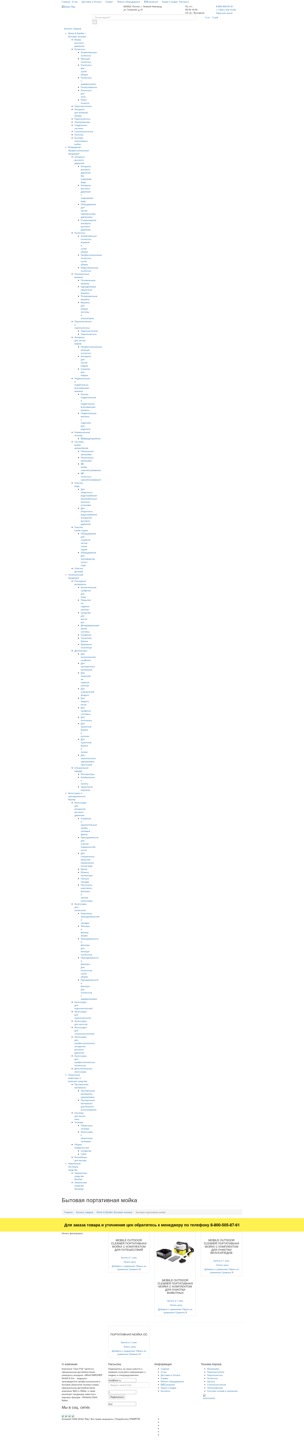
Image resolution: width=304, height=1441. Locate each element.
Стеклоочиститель (83, 131)
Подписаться (117, 1396)
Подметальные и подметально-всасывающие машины (82, 385)
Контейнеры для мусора (80, 1158)
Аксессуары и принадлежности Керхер (77, 796)
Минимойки (213, 1368)
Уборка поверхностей (81, 1146)
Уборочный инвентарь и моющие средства (77, 1078)
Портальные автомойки (87, 453)
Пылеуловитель (89, 87)
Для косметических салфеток (88, 657)
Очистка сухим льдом (81, 528)
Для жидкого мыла (85, 701)
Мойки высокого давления (79, 42)
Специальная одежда (81, 769)
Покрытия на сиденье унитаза (86, 604)
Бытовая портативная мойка (81, 141)
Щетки (84, 869)
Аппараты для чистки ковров (80, 340)
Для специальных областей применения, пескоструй (88, 859)
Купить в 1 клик (129, 1257)
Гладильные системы (80, 126)
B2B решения (151, 1)
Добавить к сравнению (123, 1266)
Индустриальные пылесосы (89, 269)
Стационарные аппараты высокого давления (88, 224)
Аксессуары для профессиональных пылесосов (84, 1060)
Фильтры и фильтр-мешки (85, 930)
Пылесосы (79, 49)
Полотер (78, 134)
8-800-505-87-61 (224, 6)
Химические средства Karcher (80, 1176)
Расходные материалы (80, 582)
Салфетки (86, 634)
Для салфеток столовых (86, 710)
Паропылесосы (82, 118)
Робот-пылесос (85, 101)
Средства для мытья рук (86, 617)
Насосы (211, 1381)
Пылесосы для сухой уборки (86, 69)
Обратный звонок (224, 13)
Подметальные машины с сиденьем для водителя (88, 421)
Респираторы (88, 774)
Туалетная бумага (86, 639)
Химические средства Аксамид (80, 1185)
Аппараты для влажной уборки (81, 112)
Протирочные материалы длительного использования (88, 1104)
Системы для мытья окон (79, 1116)
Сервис (109, 1)
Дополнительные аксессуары (83, 1070)
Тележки (78, 1122)
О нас (75, 1)
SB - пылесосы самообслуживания (91, 476)
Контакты (184, 1)
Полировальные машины (89, 297)
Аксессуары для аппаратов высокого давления (80, 809)
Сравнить (134, 1269)
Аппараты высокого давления (79, 160)
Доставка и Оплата (92, 1)
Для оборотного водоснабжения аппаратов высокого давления (89, 516)
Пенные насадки (85, 880)
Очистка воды (78, 484)
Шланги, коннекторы (87, 874)
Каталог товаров (72, 28)
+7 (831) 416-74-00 (226, 9)
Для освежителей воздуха (87, 691)
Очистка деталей (78, 570)
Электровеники (82, 121)
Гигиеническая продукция (75, 576)
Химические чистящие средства (74, 1166)
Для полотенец (86, 718)
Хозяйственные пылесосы (89, 54)
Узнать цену (130, 1261)
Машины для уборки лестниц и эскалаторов (87, 310)
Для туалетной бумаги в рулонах (86, 730)
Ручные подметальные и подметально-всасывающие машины (88, 402)
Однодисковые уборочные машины (88, 289)
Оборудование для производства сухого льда (88, 559)
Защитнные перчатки (87, 788)
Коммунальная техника (82, 434)
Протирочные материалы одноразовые (88, 1093)
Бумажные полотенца (86, 646)
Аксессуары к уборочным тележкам (87, 1136)
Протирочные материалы (81, 1086)
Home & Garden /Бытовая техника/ (77, 35)
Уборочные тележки (86, 1127)
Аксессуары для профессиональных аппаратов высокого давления (84, 1044)
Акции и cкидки (170, 1)
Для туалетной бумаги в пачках (86, 745)
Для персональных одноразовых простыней (88, 759)
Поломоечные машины (81, 275)
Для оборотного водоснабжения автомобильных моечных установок (89, 497)
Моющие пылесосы (86, 60)
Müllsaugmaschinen (91, 438)
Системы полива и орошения (222, 1390)
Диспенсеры (80, 650)
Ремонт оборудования (129, 1)
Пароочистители (83, 106)
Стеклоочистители (216, 1384)
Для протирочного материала (88, 666)
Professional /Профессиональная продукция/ (78, 150)
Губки (83, 1153)
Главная (66, 1)
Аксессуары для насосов (80, 1022)
